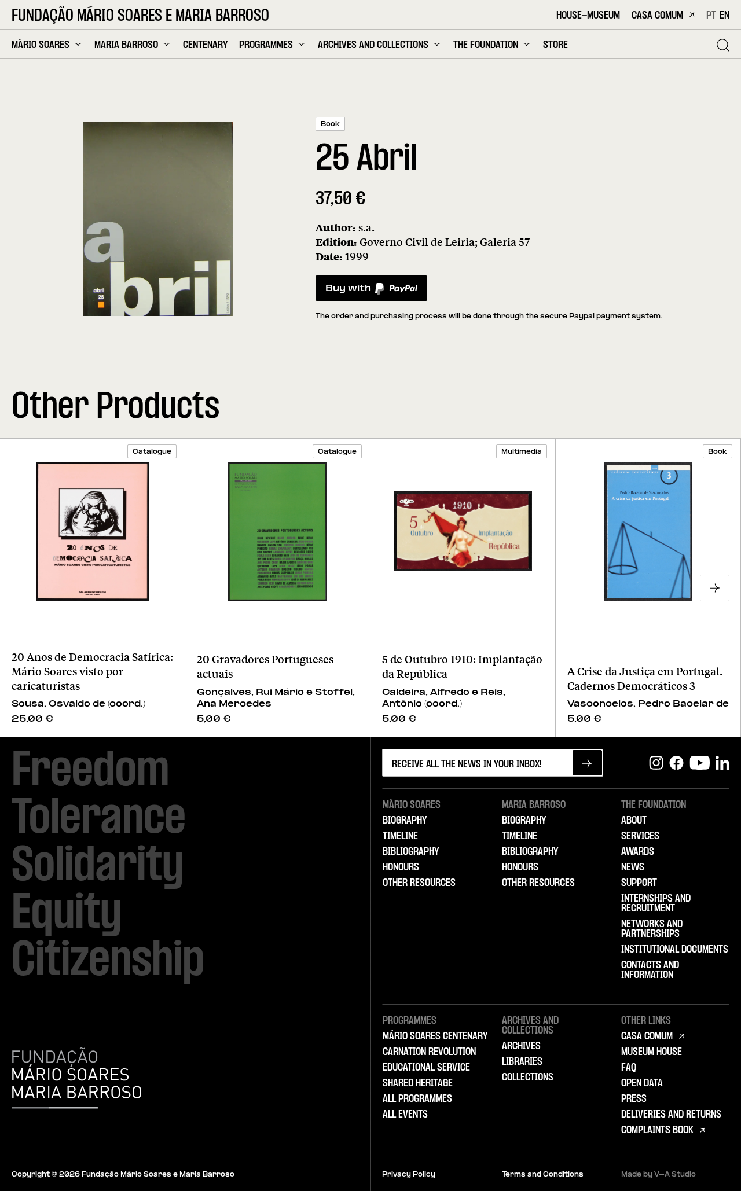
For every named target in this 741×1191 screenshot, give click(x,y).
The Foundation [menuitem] (485, 45)
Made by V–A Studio (658, 1174)
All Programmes (417, 1099)
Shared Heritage (418, 1083)
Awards (637, 852)
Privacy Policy (408, 1174)
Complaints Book (657, 1130)
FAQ (628, 1068)
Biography (405, 820)
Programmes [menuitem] (266, 45)
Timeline (400, 836)
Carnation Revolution (429, 1052)
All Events (405, 1114)
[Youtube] (699, 763)
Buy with (348, 291)
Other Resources (419, 883)
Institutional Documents (674, 949)
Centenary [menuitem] (205, 45)
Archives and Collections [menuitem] (373, 45)
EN (724, 15)
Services (640, 836)
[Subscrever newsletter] (587, 762)
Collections (527, 1077)
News (632, 867)
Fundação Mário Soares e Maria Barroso (140, 17)
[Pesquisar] (723, 45)
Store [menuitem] (555, 45)
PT (711, 15)
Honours (401, 867)
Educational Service (426, 1068)
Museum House (651, 1052)
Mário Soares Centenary (435, 1036)
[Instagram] (656, 763)
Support (639, 883)
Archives (521, 1046)
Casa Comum (657, 16)
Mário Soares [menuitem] (40, 45)
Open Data (642, 1083)
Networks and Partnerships (652, 929)
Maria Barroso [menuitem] (126, 45)
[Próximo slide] (714, 588)
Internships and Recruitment (656, 903)
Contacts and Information (650, 970)
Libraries (522, 1062)
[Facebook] (676, 763)
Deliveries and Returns (671, 1114)
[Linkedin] (722, 763)
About (634, 820)
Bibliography (411, 852)
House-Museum (588, 16)
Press (634, 1099)
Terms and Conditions (543, 1174)
